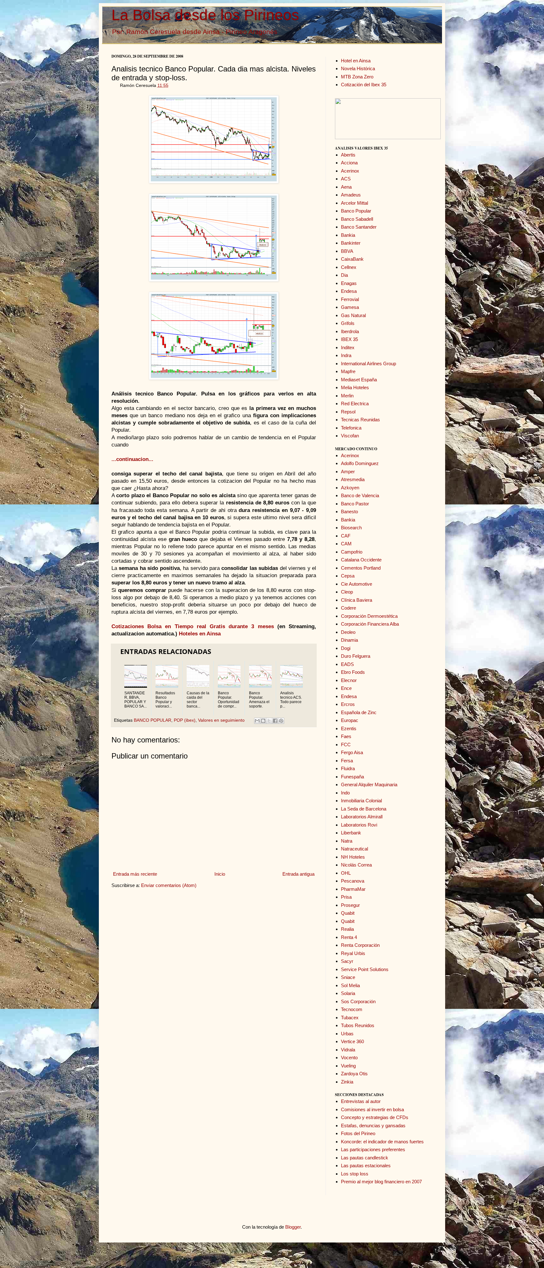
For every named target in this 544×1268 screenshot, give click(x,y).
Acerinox (350, 170)
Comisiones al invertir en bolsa (372, 1109)
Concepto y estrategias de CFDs (374, 1117)
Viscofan (350, 435)
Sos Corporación (358, 1001)
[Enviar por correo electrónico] (257, 721)
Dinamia (349, 640)
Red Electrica (355, 403)
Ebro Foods (353, 672)
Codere (348, 608)
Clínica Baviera (356, 600)
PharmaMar (353, 889)
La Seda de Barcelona (363, 808)
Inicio (219, 874)
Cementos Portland (361, 568)
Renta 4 (349, 937)
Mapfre (348, 371)
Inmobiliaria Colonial (361, 800)
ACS (346, 178)
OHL (346, 873)
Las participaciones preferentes (373, 1149)
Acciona (349, 162)
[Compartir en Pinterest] (281, 721)
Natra (346, 841)
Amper (348, 471)
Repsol (348, 411)
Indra (346, 355)
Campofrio (351, 551)
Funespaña (352, 776)
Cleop (347, 591)
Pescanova (352, 881)
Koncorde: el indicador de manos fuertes (382, 1141)
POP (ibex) (185, 720)
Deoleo (348, 632)
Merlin (347, 395)
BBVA (347, 251)
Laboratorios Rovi (359, 824)
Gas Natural (353, 315)
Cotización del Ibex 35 (363, 84)
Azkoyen (350, 487)
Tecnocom (351, 1009)
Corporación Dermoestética (369, 616)
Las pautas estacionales (366, 1165)
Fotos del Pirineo (358, 1133)
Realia (347, 929)
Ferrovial (350, 299)
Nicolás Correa (356, 864)
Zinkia (347, 1081)
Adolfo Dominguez (360, 463)
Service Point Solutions (364, 969)
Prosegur (350, 905)
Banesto (349, 511)
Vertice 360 (352, 1041)
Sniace (348, 977)
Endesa (349, 291)
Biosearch (351, 527)
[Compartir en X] (269, 721)
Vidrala (348, 1049)
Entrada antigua (298, 874)
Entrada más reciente (135, 874)
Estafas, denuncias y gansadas (373, 1125)
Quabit (347, 913)
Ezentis (348, 728)
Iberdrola (350, 331)
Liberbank (351, 832)
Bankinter (350, 243)
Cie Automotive (356, 584)
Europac (349, 720)
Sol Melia (350, 985)
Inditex (347, 347)
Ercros (348, 704)
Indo (345, 792)
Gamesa (350, 307)
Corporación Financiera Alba (370, 624)
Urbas (347, 1033)
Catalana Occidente (361, 559)
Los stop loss (354, 1173)
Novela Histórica (358, 68)
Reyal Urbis (353, 953)
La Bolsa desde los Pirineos (205, 15)
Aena (346, 187)
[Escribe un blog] (263, 721)
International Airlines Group (368, 363)
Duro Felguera (355, 656)
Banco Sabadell (357, 219)
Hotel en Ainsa (356, 60)
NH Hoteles (353, 857)
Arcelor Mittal (354, 203)
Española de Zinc (359, 712)
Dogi (345, 648)
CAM (346, 543)
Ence (346, 688)
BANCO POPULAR (152, 720)
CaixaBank (352, 259)
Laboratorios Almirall (361, 816)
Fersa (347, 760)
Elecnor (349, 680)
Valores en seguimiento (221, 720)
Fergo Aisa (352, 752)
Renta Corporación (360, 945)
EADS (347, 664)
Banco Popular (356, 210)
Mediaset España (359, 379)
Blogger (293, 1227)
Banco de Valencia (360, 495)
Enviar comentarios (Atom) (168, 885)
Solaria (348, 993)
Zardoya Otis (354, 1073)
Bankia (348, 235)
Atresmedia (353, 479)
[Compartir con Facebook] (275, 721)
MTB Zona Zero (357, 76)
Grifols (347, 323)
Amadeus (351, 194)
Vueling (348, 1065)
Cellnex (348, 267)
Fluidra (348, 768)
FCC (346, 744)
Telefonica (351, 427)
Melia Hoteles (355, 387)
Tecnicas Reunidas (360, 419)
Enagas (349, 283)
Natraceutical (354, 848)
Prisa (346, 897)
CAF (345, 535)
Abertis (348, 154)
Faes (346, 736)
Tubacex (350, 1017)
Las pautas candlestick (364, 1157)
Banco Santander (359, 227)
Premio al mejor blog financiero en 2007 (381, 1181)
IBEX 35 (349, 339)
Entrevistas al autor (361, 1101)
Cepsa (347, 575)
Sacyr (347, 961)
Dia (344, 275)
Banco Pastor (355, 503)
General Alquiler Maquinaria (369, 784)
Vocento (349, 1057)
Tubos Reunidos (357, 1025)
